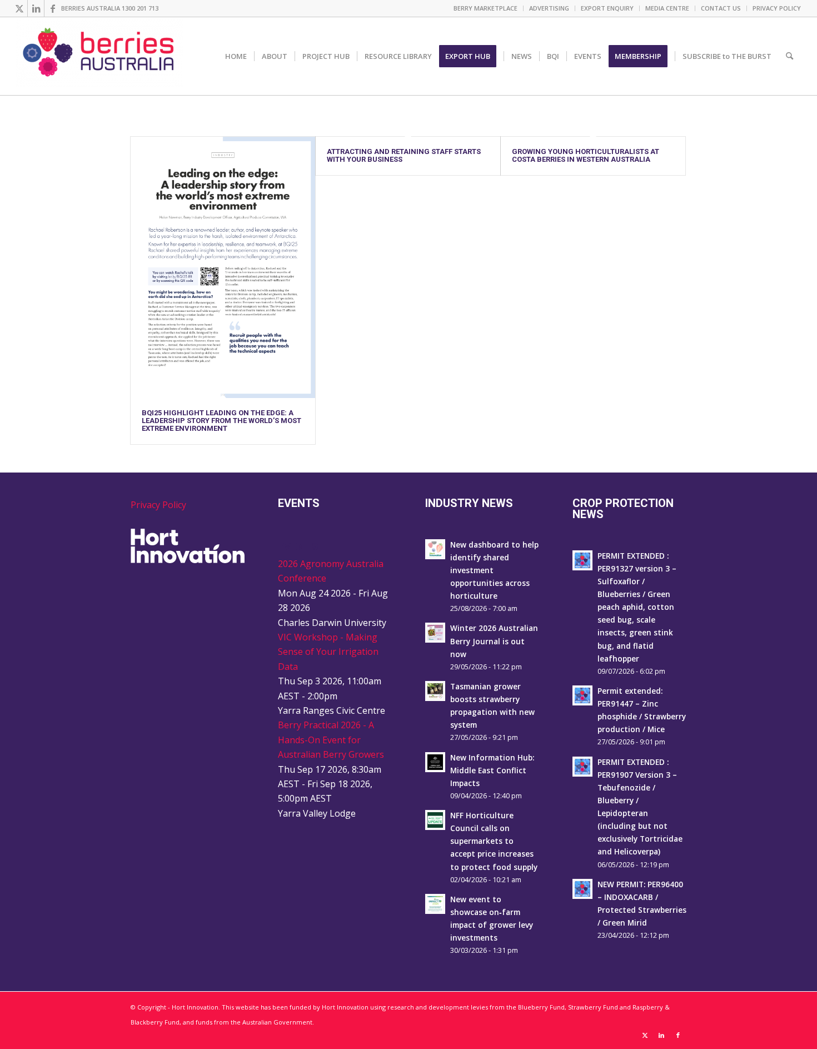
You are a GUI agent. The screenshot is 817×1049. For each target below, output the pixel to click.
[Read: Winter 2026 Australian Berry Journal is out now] (435, 633)
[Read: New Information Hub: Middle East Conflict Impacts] (435, 762)
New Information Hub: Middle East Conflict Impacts (492, 770)
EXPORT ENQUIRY (607, 8)
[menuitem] (486, 8)
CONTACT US (721, 8)
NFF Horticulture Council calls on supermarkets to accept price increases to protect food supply (493, 841)
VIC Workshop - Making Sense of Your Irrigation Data (328, 652)
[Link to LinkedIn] (36, 8)
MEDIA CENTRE (667, 8)
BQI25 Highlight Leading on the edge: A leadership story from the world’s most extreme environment (221, 421)
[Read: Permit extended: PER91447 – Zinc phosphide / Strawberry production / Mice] (582, 695)
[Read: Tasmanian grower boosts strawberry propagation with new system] (435, 691)
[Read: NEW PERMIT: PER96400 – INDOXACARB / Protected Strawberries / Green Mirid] (582, 889)
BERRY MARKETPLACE (485, 8)
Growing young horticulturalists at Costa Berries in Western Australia (585, 155)
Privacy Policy (158, 505)
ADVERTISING (549, 8)
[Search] (789, 56)
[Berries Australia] (99, 56)
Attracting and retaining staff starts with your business (404, 155)
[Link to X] (19, 8)
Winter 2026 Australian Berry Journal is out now (494, 641)
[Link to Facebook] (52, 8)
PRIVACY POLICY (777, 8)
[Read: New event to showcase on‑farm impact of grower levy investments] (435, 904)
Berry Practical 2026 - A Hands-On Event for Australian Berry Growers (331, 739)
